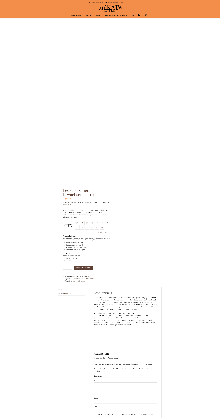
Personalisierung (86, 238)
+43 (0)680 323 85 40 (97, 2)
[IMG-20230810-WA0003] (83, 103)
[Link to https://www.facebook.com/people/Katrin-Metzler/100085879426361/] (129, 2)
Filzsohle (71, 254)
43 (77, 227)
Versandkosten (67, 204)
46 (92, 227)
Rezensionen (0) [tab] (64, 293)
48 (102, 227)
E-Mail (96, 406)
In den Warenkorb (83, 268)
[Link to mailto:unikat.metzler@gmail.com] (106, 2)
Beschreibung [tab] (63, 289)
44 (82, 227)
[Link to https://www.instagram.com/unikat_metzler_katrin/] (126, 2)
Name (96, 398)
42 (107, 223)
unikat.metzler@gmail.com (115, 2)
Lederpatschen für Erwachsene (82, 279)
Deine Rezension (100, 381)
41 (102, 223)
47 (97, 227)
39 (92, 223)
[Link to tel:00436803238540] (89, 2)
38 (87, 223)
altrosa (75, 281)
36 (77, 223)
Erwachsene (83, 281)
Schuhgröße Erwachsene (68, 225)
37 (82, 223)
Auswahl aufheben (105, 232)
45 (87, 227)
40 (97, 223)
